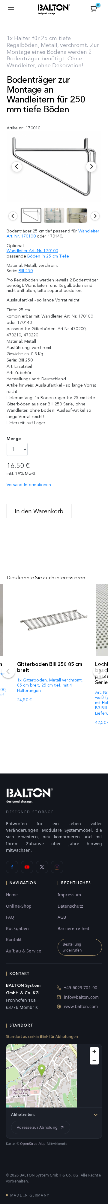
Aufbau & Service (23, 951)
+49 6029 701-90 (80, 987)
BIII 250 (26, 270)
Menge (14, 438)
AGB (62, 917)
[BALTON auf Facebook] (12, 867)
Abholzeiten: (23, 1114)
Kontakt (14, 939)
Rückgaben (17, 928)
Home (12, 894)
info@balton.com (81, 997)
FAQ (10, 917)
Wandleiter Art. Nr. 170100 (32, 250)
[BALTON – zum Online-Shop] (29, 795)
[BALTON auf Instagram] (57, 867)
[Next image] (95, 216)
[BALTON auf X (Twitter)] (42, 867)
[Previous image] (12, 216)
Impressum (69, 894)
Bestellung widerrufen (72, 947)
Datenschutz (70, 906)
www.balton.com (81, 1006)
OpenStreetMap (33, 1143)
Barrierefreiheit (73, 928)
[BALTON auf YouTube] (27, 867)
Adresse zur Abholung (37, 1127)
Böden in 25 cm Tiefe (48, 256)
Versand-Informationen (29, 484)
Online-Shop (19, 906)
